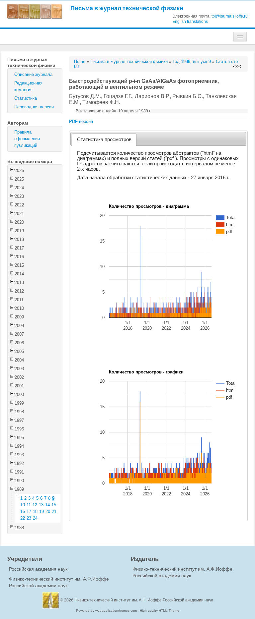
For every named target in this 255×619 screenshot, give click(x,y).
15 (53, 504)
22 (22, 518)
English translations (190, 21)
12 (35, 504)
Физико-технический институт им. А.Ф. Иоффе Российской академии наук (143, 600)
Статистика (25, 98)
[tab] (104, 140)
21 (54, 511)
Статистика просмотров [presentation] (104, 139)
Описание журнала (33, 74)
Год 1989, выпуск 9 (192, 61)
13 (41, 504)
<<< (237, 66)
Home (79, 61)
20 (47, 511)
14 (47, 504)
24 (35, 518)
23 (29, 518)
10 (22, 504)
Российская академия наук (38, 569)
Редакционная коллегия (28, 86)
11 (29, 504)
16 (22, 511)
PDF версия (81, 121)
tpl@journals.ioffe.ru (230, 16)
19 (41, 511)
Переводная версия (34, 106)
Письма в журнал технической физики (126, 8)
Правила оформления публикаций (27, 139)
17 (29, 511)
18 (35, 511)
